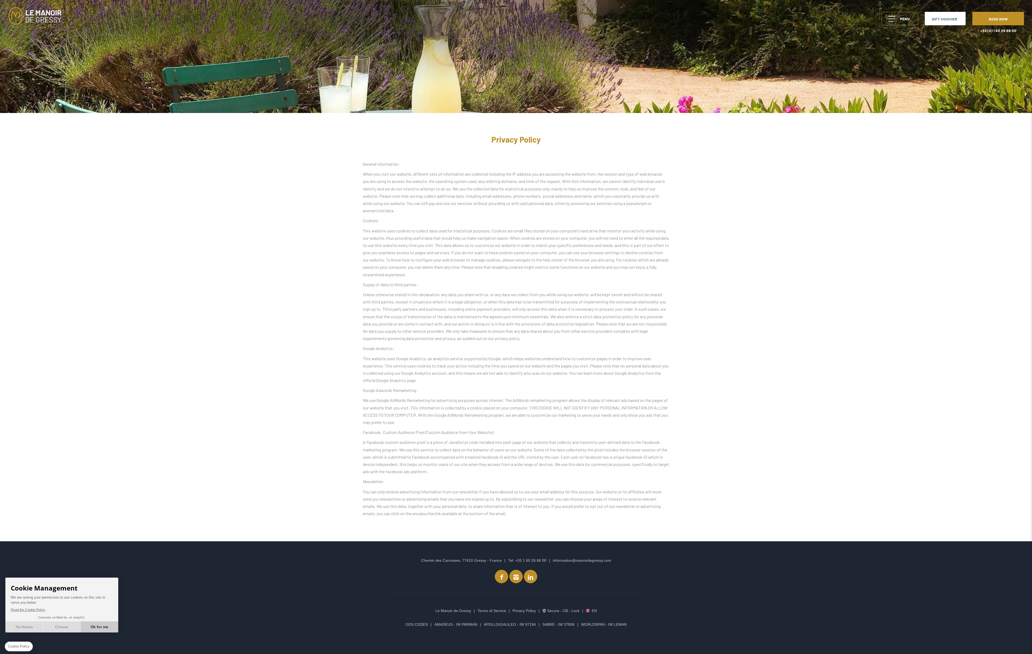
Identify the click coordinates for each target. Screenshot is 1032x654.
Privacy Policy (524, 611)
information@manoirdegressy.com (582, 560)
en (594, 611)
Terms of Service (492, 611)
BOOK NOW (998, 19)
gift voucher (944, 19)
